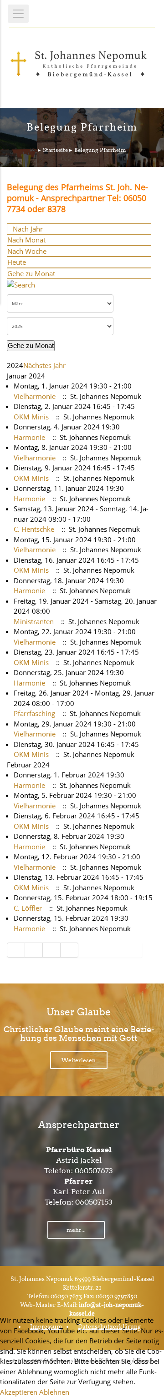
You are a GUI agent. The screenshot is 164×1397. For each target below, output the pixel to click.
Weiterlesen (79, 1060)
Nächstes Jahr (44, 365)
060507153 (94, 1202)
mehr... (76, 1229)
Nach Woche (26, 251)
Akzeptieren (18, 1392)
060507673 (94, 1170)
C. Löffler (28, 908)
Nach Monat (26, 239)
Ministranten (34, 621)
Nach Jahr (28, 228)
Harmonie (29, 437)
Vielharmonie (35, 396)
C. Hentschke (34, 529)
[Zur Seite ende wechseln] (69, 950)
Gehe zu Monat (31, 273)
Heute (16, 262)
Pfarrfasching (34, 713)
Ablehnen (54, 1392)
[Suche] (21, 283)
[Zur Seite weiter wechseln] (52, 950)
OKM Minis (31, 416)
